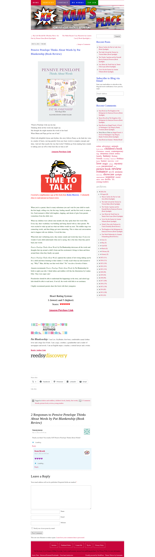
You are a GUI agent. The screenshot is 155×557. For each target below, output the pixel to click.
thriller (108, 179)
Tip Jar (92, 2)
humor (104, 161)
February (105, 251)
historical (113, 158)
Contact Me (78, 545)
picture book (44, 403)
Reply (34, 446)
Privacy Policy (99, 545)
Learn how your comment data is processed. (70, 537)
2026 (103, 192)
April (104, 245)
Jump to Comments (83, 44)
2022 (103, 266)
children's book (60, 400)
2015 (103, 286)
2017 (103, 281)
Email (63, 517)
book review (99, 149)
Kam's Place (35, 555)
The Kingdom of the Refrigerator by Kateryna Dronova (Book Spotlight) (111, 113)
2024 (103, 260)
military (111, 164)
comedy (107, 151)
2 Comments (86, 400)
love (98, 163)
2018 (103, 278)
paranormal (107, 166)
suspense (110, 177)
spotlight (118, 175)
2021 (103, 269)
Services (48, 2)
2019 (103, 275)
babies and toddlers (48, 400)
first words (74, 400)
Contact (63, 2)
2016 (103, 283)
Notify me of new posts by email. (44, 528)
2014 (103, 289)
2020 (103, 272)
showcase (108, 174)
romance (102, 171)
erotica (117, 154)
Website (63, 522)
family (68, 400)
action (98, 146)
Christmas (100, 151)
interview (111, 161)
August (105, 194)
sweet (118, 177)
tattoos (98, 179)
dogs (97, 153)
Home (36, 2)
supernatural (100, 177)
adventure (106, 146)
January (105, 254)
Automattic (119, 555)
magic (105, 164)
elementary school (107, 154)
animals (115, 146)
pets (115, 166)
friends (37, 403)
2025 (103, 257)
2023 (103, 263)
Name (62, 511)
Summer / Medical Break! (115, 140)
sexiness (118, 172)
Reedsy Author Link (38, 350)
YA (113, 179)
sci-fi (111, 172)
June (104, 240)
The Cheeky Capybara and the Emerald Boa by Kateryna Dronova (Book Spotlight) (110, 59)
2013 (103, 292)
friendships (106, 158)
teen (102, 179)
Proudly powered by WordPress (94, 555)
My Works (78, 2)
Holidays (120, 158)
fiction (114, 156)
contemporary (117, 151)
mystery (118, 163)
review (51, 403)
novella (98, 166)
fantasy (107, 156)
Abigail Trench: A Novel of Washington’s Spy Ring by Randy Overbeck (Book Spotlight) (110, 127)
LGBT (117, 161)
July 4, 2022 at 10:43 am (39, 432)
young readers (58, 403)
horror (98, 161)
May (104, 243)
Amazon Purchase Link (61, 151)
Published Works (66, 545)
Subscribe (101, 99)
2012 (103, 295)
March (105, 248)
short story (99, 174)
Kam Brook (40, 451)
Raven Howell (103, 118)
